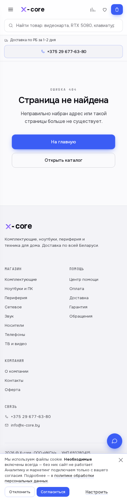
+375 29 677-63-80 (31, 416)
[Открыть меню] (10, 9)
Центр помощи (83, 279)
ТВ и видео (16, 343)
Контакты (14, 380)
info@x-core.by (25, 425)
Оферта (12, 389)
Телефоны (15, 334)
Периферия (16, 297)
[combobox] (63, 25)
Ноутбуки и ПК (19, 288)
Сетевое (13, 307)
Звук (9, 316)
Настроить (97, 492)
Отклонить (19, 491)
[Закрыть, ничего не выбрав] (120, 460)
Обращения (80, 316)
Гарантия (78, 307)
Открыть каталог (63, 160)
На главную (63, 142)
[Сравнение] (92, 9)
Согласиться (53, 491)
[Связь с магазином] (114, 441)
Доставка (79, 297)
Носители (14, 325)
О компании (16, 371)
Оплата (76, 288)
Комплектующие (21, 279)
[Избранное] (104, 9)
